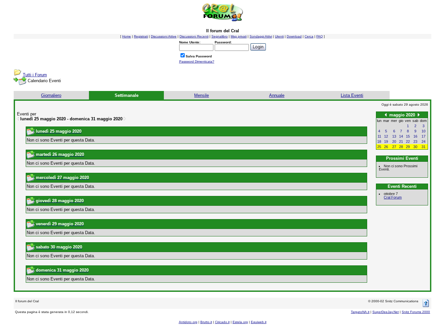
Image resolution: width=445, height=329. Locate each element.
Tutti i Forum (35, 74)
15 (408, 136)
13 (394, 136)
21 (401, 141)
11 (379, 136)
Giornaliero (51, 95)
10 (423, 131)
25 (379, 147)
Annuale (276, 95)
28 (401, 147)
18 (379, 141)
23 (415, 141)
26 (386, 147)
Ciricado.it (222, 322)
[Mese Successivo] (419, 114)
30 (415, 147)
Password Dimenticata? (196, 61)
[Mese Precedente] (386, 114)
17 (423, 136)
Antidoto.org (188, 322)
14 (401, 136)
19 (386, 141)
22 (408, 141)
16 (415, 136)
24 (423, 141)
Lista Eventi (352, 95)
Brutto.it (206, 322)
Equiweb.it (258, 322)
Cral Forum (393, 197)
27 (394, 147)
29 (408, 147)
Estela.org (240, 322)
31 (423, 147)
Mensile (201, 95)
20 (394, 141)
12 (386, 136)
